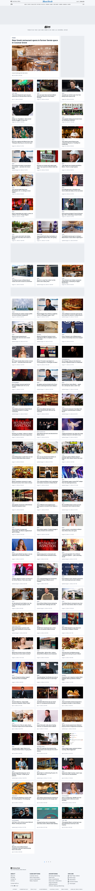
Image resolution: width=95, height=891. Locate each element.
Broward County (41, 746)
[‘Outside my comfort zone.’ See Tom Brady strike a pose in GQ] (72, 86)
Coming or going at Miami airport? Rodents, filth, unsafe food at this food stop (72, 458)
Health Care (39, 234)
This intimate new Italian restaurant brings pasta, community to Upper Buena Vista (71, 281)
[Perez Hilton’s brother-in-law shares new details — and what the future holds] (22, 156)
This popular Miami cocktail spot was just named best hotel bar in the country (71, 824)
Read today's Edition (16, 1)
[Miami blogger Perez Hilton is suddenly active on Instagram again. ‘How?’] (47, 304)
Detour (66, 30)
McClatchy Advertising (54, 875)
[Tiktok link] (17, 885)
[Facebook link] (11, 885)
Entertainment (15, 382)
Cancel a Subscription (35, 879)
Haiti (63, 431)
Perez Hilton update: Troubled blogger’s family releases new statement (47, 530)
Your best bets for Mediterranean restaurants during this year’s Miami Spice (71, 654)
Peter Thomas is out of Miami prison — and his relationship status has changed (72, 337)
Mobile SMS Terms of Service (76, 889)
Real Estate (33, 4)
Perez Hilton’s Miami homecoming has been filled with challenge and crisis (47, 604)
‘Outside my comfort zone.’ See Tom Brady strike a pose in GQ (71, 95)
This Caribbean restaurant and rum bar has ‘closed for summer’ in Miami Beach (72, 314)
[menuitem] (11, 4)
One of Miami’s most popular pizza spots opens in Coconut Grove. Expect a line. (47, 506)
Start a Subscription (34, 877)
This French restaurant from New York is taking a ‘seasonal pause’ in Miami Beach (72, 410)
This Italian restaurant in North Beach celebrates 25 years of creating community (22, 410)
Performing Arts (66, 359)
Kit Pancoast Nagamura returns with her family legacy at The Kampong (21, 798)
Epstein (39, 4)
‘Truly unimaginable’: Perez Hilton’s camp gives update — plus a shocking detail (71, 555)
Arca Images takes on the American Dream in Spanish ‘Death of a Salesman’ (72, 361)
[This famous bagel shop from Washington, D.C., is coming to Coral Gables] (22, 180)
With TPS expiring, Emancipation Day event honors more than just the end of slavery (47, 750)
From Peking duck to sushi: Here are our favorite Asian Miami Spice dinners (22, 457)
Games (51, 4)
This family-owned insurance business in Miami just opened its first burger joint (47, 798)
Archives (13, 880)
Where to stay (47, 30)
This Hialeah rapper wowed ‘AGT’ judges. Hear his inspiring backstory (72, 482)
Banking (65, 4)
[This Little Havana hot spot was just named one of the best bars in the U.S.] (22, 86)
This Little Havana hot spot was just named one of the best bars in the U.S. (22, 95)
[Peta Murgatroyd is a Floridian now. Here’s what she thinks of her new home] (72, 180)
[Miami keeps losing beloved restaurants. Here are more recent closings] (22, 327)
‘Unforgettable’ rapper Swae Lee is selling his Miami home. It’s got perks (21, 749)
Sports (29, 4)
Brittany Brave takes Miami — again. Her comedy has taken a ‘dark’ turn (71, 385)
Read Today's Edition (75, 875)
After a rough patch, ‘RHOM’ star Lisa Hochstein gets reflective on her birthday (71, 799)
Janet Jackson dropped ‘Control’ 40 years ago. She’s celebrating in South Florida (72, 214)
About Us (13, 875)
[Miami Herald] (47, 1)
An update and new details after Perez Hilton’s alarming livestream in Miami (47, 385)
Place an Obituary (53, 882)
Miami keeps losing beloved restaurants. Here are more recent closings (21, 338)
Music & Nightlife (41, 431)
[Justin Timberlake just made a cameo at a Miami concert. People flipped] (22, 204)
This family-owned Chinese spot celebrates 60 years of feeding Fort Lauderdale (71, 143)
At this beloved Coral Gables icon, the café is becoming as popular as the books (21, 605)
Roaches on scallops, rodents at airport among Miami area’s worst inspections (22, 434)
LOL (56, 30)
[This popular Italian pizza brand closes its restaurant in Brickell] (72, 109)
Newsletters (73, 879)
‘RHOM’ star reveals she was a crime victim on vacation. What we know (46, 628)
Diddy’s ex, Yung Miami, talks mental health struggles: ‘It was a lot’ (21, 119)
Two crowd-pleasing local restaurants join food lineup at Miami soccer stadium (47, 580)
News (25, 4)
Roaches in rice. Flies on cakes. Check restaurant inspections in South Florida (22, 725)
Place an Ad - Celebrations (55, 880)
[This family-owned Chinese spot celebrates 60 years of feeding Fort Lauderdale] (72, 132)
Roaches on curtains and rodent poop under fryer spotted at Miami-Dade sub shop (47, 167)
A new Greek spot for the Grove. (20, 73)
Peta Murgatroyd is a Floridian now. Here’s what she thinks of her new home (72, 190)
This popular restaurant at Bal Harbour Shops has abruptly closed (22, 505)
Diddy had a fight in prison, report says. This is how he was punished (72, 773)
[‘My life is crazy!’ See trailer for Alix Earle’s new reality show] (47, 271)
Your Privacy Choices (54, 889)
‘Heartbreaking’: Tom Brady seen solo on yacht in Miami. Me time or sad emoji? (47, 677)
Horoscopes (72, 883)
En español (60, 30)
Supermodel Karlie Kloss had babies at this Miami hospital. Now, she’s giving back (47, 237)
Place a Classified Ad (54, 879)
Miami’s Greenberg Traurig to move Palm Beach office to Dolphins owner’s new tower (47, 338)
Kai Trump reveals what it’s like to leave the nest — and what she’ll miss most (22, 361)
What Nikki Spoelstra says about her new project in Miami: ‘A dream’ (71, 628)
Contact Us (13, 879)
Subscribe (82, 1)
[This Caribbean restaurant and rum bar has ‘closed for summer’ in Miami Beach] (72, 304)
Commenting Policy (24, 889)
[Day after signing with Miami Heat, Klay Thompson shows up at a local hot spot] (22, 132)
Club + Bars (41, 30)
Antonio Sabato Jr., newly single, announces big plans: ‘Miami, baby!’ (21, 702)
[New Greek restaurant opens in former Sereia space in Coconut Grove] (35, 58)
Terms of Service (64, 889)
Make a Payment (34, 880)
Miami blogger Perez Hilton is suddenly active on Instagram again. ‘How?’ (47, 314)
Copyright (15, 889)
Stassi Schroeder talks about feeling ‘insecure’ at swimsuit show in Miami (46, 725)
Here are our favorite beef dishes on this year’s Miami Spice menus (46, 457)
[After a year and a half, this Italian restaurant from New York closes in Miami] (22, 227)
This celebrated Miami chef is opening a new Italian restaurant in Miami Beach (47, 482)
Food (36, 30)
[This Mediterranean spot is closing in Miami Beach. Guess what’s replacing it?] (72, 227)
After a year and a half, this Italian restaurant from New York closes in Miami (21, 237)
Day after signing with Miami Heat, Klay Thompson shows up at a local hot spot (22, 142)
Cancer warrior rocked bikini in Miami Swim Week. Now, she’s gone (71, 530)
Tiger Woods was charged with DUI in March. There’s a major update (71, 166)
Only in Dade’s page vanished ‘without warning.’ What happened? (72, 749)
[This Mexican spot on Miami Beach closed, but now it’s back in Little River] (22, 271)
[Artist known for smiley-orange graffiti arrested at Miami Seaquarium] (22, 304)
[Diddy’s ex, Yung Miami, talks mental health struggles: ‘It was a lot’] (22, 110)
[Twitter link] (12, 885)
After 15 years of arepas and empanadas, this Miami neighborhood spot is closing (22, 531)
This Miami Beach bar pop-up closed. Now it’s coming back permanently (46, 702)
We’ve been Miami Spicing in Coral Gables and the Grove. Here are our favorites (46, 410)
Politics (43, 4)
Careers (60, 4)
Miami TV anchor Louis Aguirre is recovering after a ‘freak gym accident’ (47, 361)
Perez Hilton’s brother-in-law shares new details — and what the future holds (21, 167)
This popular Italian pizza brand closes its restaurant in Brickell (72, 119)
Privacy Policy (34, 889)
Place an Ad (51, 877)
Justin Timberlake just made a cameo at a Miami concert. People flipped (22, 214)
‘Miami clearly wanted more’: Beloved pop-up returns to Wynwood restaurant (72, 725)
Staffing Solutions (53, 884)
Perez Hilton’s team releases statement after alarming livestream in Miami (72, 579)
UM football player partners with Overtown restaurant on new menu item (21, 629)
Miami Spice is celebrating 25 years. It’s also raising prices (47, 773)
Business (39, 334)
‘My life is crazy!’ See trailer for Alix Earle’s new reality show (46, 280)
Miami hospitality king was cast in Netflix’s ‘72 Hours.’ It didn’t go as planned (21, 774)
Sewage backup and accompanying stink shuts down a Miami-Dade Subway (47, 823)
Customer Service (34, 875)
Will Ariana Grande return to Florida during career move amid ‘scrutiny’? (21, 653)
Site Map (13, 877)
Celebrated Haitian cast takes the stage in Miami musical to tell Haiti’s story (72, 434)
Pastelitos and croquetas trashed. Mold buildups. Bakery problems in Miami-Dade (72, 678)
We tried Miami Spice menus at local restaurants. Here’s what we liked (71, 505)
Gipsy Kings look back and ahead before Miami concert (47, 434)
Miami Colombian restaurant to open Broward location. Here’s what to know (22, 482)
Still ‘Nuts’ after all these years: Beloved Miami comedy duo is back (22, 822)
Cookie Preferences (43, 889)
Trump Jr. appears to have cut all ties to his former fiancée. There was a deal (22, 579)
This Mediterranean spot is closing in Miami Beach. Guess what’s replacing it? (72, 236)
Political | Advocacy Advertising (56, 885)
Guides (69, 4)
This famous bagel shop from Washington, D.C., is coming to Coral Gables (21, 191)
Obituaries (55, 4)
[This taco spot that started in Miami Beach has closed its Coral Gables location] (47, 86)
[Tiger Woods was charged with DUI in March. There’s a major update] (72, 156)
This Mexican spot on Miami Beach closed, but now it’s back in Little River (22, 280)
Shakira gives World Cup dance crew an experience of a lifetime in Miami (22, 554)
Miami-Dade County (16, 626)
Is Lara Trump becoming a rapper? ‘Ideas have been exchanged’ (21, 677)
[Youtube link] (14, 885)
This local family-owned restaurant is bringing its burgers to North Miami (71, 702)
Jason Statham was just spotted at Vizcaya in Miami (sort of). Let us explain (21, 386)
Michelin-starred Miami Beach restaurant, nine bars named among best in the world (21, 848)
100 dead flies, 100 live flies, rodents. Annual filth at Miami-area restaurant (47, 653)
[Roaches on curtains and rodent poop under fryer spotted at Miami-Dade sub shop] (47, 156)
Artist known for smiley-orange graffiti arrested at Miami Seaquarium (22, 314)
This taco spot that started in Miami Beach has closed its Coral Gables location (46, 96)
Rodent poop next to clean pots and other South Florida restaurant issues (46, 554)
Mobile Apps (72, 877)
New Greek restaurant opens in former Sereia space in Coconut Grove (35, 41)
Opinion (47, 4)
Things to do (30, 30)
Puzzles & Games (74, 881)
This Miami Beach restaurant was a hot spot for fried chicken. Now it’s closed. (72, 604)
